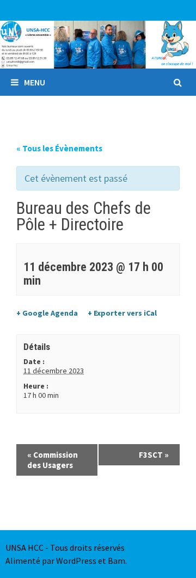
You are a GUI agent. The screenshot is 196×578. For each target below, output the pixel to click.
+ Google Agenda (47, 313)
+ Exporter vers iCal (122, 313)
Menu (34, 82)
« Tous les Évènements (59, 148)
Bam (116, 560)
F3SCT (154, 455)
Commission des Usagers (52, 460)
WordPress (76, 560)
